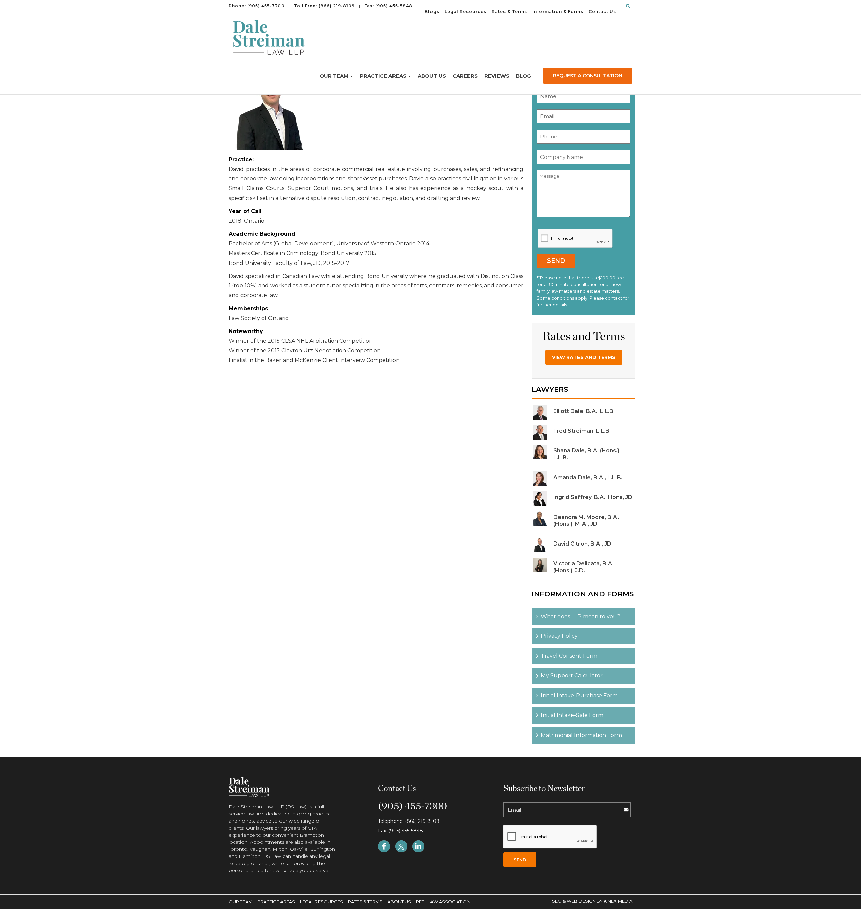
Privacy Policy (559, 636)
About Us (432, 76)
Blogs (432, 11)
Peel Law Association (443, 901)
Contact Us (602, 11)
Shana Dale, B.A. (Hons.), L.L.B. (587, 454)
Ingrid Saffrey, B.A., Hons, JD (592, 497)
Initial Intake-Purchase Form (579, 695)
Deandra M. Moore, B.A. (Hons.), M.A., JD (586, 520)
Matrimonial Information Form (581, 735)
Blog (523, 76)
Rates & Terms (509, 11)
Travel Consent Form (569, 656)
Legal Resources (465, 11)
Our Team (335, 76)
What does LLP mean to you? (580, 616)
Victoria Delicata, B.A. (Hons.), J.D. (583, 567)
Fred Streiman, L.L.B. (582, 431)
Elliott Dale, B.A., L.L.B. (584, 411)
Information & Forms (557, 11)
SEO (557, 901)
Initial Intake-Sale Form (572, 715)
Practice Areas (384, 76)
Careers (465, 76)
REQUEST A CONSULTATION (587, 76)
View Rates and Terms (583, 357)
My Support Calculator (572, 675)
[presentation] (575, 238)
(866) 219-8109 (337, 5)
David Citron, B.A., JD (582, 543)
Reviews (496, 76)
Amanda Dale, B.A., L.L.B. (587, 477)
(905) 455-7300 (266, 5)
